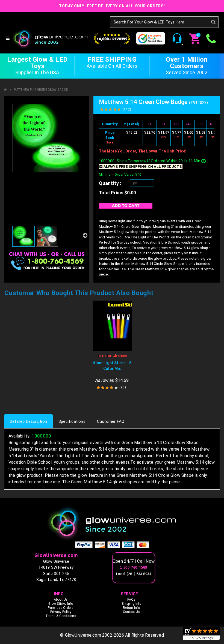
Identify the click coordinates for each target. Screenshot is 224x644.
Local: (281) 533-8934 (133, 574)
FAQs (131, 599)
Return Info (131, 608)
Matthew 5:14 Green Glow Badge (41, 89)
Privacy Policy (60, 612)
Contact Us (131, 612)
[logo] (112, 523)
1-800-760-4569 (133, 568)
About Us (61, 599)
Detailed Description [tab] (28, 421)
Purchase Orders (60, 608)
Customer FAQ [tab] (110, 421)
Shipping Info (132, 604)
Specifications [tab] (72, 421)
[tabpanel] (112, 345)
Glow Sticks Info (60, 604)
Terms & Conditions (60, 616)
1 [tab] (112, 397)
